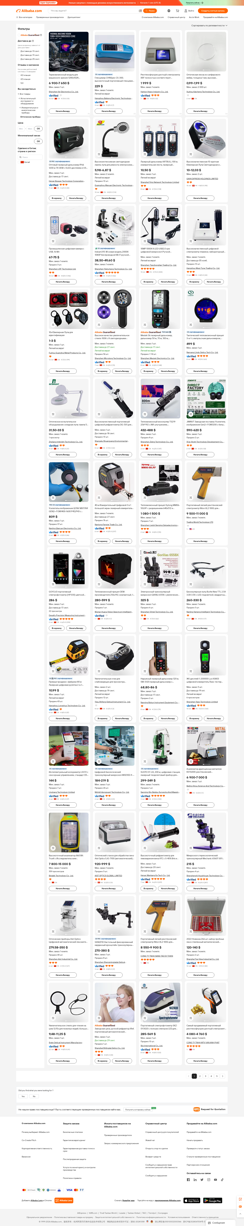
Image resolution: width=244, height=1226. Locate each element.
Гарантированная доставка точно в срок (78, 1149)
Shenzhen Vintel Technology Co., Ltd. (157, 612)
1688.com (93, 1213)
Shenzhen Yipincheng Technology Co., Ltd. (113, 269)
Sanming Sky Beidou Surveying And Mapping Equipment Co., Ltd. (160, 792)
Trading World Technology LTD (200, 522)
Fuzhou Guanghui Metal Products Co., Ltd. (67, 353)
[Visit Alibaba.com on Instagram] (208, 1179)
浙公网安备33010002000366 (168, 1222)
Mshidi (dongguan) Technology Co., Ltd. (112, 792)
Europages (163, 1213)
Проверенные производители (118, 1135)
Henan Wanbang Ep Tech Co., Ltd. (155, 875)
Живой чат (150, 1140)
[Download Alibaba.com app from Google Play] (212, 1200)
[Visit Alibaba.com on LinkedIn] (195, 1179)
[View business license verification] (147, 1221)
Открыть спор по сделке (156, 1148)
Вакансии (26, 1157)
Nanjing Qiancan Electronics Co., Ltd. (65, 528)
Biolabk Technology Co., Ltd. (61, 875)
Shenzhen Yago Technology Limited (202, 702)
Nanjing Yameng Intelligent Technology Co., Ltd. (206, 612)
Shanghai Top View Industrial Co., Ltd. (203, 959)
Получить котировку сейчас (138, 1109)
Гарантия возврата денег (74, 1140)
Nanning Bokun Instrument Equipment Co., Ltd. (159, 702)
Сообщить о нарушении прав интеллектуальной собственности (161, 1166)
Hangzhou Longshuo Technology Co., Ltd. (67, 705)
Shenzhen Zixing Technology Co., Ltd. (157, 442)
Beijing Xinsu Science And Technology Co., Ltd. (205, 786)
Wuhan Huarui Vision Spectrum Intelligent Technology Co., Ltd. (113, 612)
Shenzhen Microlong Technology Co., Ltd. (113, 358)
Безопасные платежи (73, 1132)
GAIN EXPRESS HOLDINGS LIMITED (202, 179)
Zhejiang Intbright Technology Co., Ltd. (66, 442)
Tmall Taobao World (108, 1213)
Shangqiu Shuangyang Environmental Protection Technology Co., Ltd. (111, 441)
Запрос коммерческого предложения (121, 1143)
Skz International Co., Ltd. (152, 1046)
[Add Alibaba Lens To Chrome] (64, 1200)
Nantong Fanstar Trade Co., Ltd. (108, 524)
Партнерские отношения (198, 1165)
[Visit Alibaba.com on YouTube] (215, 1179)
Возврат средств (153, 1157)
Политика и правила (72, 1178)
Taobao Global (134, 1213)
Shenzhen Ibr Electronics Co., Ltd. (63, 92)
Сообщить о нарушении (156, 1175)
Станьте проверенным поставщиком (203, 1157)
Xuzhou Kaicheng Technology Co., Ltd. (203, 92)
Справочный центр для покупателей (162, 1132)
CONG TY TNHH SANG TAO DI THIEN (157, 956)
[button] (140, 10)
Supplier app (128, 1200)
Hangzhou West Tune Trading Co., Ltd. (203, 268)
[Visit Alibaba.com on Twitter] (202, 1179)
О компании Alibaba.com (33, 1123)
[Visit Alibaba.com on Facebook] (188, 1179)
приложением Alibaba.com (168, 1200)
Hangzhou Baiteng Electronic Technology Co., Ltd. (113, 98)
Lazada (122, 1213)
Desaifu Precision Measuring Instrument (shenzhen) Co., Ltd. (66, 615)
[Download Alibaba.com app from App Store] (191, 1200)
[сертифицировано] (160, 332)
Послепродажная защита (74, 1159)
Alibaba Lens (37, 1200)
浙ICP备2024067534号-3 (194, 1222)
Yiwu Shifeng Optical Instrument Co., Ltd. (112, 702)
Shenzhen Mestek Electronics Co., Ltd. (157, 358)
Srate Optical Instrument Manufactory (65, 1042)
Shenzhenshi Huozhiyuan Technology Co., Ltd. (205, 875)
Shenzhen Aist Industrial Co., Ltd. (63, 959)
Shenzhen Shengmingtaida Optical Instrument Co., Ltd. (110, 962)
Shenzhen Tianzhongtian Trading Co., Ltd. (159, 265)
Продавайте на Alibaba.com (199, 1132)
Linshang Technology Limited (62, 792)
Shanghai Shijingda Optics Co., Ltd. (110, 1048)
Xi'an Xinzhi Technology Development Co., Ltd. (205, 442)
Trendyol (152, 1213)
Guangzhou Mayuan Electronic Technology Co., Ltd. (113, 185)
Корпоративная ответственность (37, 1148)
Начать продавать (195, 1140)
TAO (144, 1213)
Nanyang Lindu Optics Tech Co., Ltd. (202, 352)
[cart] (178, 11)
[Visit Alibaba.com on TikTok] (222, 1179)
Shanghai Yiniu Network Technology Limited (160, 182)
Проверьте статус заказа (198, 1148)
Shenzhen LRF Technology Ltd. (62, 269)
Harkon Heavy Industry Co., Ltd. (154, 92)
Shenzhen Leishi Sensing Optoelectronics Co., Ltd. (159, 525)
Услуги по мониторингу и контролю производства (79, 1168)
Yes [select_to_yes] (23, 1096)
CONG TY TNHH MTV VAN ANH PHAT (203, 1042)
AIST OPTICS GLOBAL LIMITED (108, 875)
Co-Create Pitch (29, 1140)
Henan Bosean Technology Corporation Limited (66, 181)
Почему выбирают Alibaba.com (36, 1132)
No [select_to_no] (34, 1096)
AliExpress (81, 1213)
